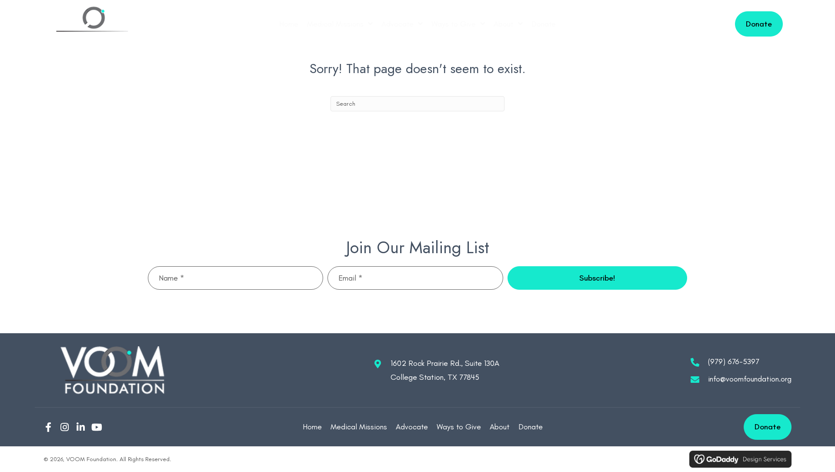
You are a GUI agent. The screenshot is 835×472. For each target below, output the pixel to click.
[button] (597, 278)
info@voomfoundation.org (750, 379)
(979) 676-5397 (733, 361)
